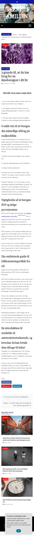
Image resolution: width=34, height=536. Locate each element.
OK (18, 531)
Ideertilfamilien (17, 13)
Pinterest (7, 386)
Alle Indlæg (5, 69)
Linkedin (18, 386)
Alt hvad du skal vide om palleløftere (16, 397)
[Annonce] (17, 434)
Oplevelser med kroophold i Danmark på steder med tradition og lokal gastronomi (16, 439)
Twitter (17, 382)
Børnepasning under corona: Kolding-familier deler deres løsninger (15, 470)
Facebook (7, 382)
